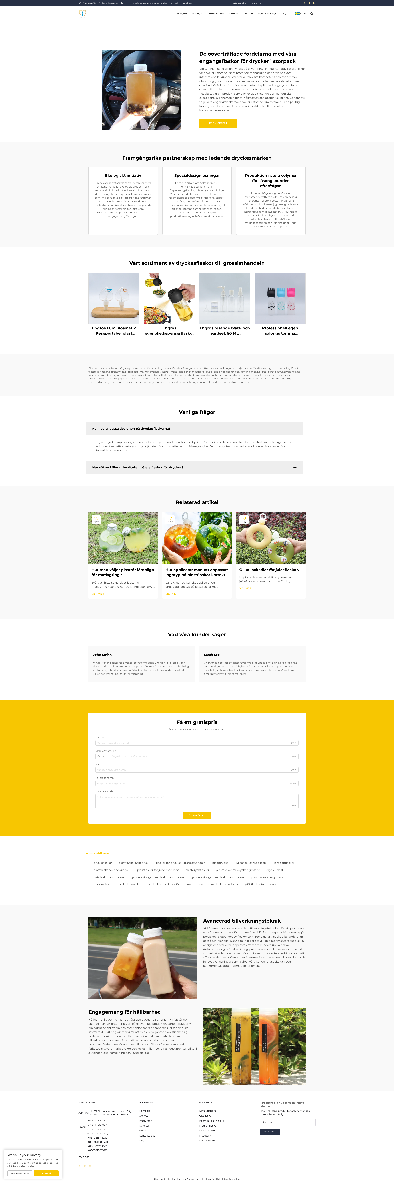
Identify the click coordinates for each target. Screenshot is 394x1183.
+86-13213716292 (89, 3)
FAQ (141, 1140)
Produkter (145, 1120)
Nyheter (144, 1125)
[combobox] (102, 756)
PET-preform (207, 1130)
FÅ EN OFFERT (218, 123)
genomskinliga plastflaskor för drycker (157, 877)
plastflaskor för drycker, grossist (238, 870)
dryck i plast (274, 870)
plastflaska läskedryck (134, 863)
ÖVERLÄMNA (197, 815)
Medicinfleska (207, 1125)
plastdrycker (220, 863)
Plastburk (205, 1135)
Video (142, 1130)
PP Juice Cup (207, 1140)
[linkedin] (314, 3)
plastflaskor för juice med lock (158, 870)
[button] (312, 13)
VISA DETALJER (113, 298)
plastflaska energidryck (267, 877)
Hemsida (144, 1110)
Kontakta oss (147, 1135)
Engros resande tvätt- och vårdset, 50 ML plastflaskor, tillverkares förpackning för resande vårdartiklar (225, 331)
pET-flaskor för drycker (260, 884)
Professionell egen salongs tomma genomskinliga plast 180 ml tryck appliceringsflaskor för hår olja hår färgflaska (280, 331)
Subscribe (270, 1131)
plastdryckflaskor (197, 870)
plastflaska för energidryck (112, 870)
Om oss (143, 1115)
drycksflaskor (103, 863)
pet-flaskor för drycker (109, 877)
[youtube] (304, 3)
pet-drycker (102, 884)
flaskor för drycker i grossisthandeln (180, 863)
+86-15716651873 (98, 1150)
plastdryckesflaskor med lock (218, 884)
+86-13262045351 (98, 1146)
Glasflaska (205, 1115)
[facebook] (309, 3)
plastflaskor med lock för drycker (168, 884)
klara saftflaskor (283, 863)
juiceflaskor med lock (251, 863)
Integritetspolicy (231, 1179)
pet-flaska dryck (128, 884)
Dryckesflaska (207, 1110)
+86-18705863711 (98, 1142)
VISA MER (98, 593)
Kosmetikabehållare (211, 1120)
